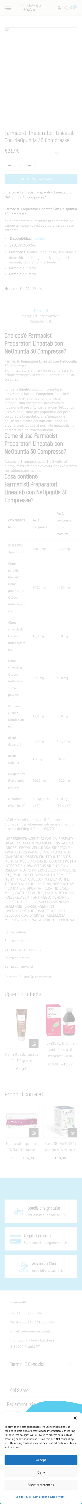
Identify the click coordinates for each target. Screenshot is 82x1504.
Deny (41, 1472)
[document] (41, 752)
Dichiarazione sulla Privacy (48, 1496)
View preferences (41, 1485)
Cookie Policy (23, 1496)
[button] (75, 1418)
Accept (41, 1460)
